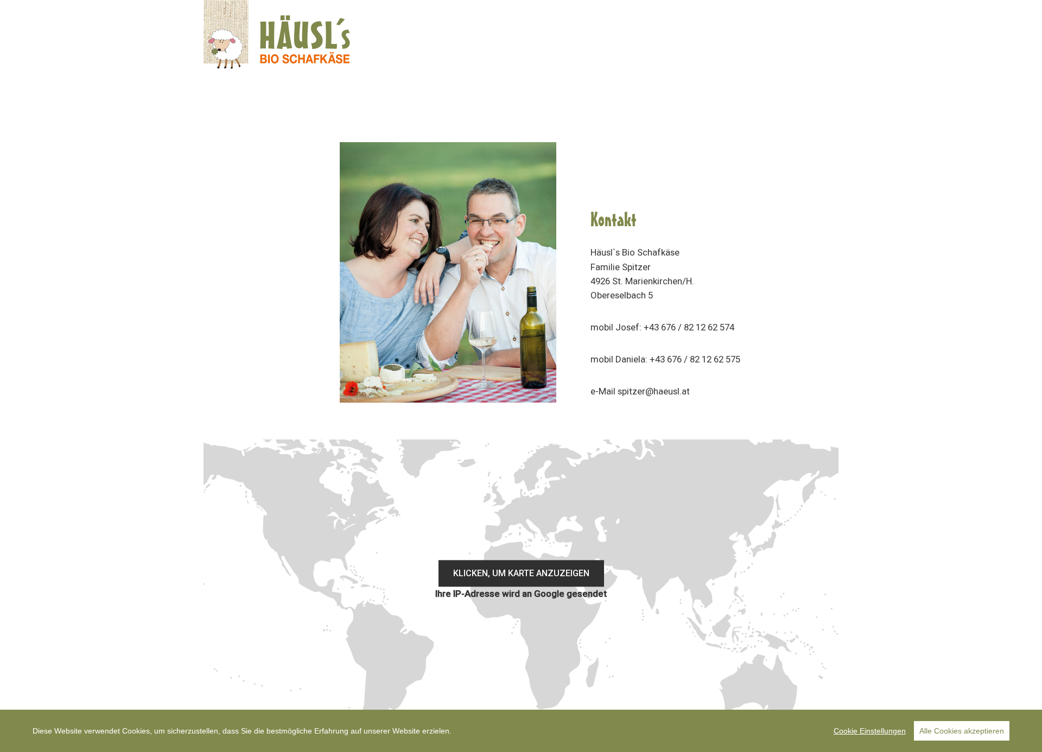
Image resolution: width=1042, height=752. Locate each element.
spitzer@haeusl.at (654, 391)
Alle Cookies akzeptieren (961, 730)
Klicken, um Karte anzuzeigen (521, 573)
